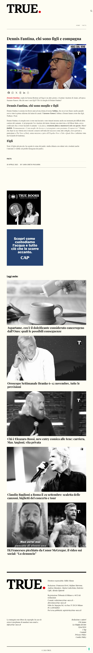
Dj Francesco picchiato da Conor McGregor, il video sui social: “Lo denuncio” (44, 552)
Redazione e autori (79, 619)
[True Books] (24, 223)
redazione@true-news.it (63, 600)
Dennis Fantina (13, 98)
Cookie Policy (81, 637)
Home (78, 25)
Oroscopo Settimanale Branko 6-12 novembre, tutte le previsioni (43, 385)
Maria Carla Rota (69, 588)
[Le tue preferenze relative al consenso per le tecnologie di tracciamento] (89, 649)
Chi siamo (82, 622)
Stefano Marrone (75, 585)
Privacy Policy (80, 634)
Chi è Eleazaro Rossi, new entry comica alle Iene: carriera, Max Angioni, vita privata (46, 440)
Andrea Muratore (54, 588)
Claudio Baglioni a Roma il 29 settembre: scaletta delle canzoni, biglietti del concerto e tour (43, 496)
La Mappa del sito (79, 624)
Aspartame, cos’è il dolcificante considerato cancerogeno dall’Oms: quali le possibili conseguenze (45, 329)
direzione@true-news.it (57, 603)
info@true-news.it (14, 624)
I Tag (84, 629)
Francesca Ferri (62, 585)
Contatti (83, 632)
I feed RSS (82, 627)
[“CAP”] (25, 247)
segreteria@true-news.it (72, 610)
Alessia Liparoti (58, 590)
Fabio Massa (69, 580)
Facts (84, 25)
